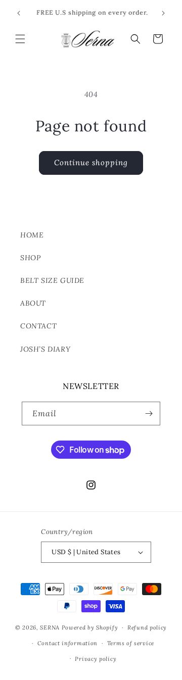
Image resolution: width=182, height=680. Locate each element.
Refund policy (147, 627)
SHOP (30, 257)
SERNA (50, 627)
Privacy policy (95, 658)
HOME (31, 234)
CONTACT (38, 325)
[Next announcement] (163, 13)
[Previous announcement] (19, 13)
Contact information (67, 643)
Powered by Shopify (90, 627)
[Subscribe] (149, 413)
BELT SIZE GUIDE (52, 280)
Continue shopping (91, 162)
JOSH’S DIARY (45, 349)
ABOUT (33, 303)
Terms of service (130, 643)
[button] (20, 39)
